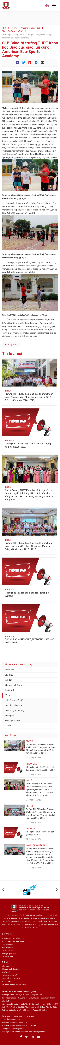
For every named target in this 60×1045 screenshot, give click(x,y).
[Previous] (4, 890)
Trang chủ (9, 670)
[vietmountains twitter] (26, 1037)
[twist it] (24, 63)
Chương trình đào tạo (10, 969)
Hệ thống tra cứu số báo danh (14, 984)
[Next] (56, 890)
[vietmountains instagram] (32, 1037)
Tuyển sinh (9, 690)
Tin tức (8, 695)
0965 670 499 (28, 1016)
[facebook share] (17, 63)
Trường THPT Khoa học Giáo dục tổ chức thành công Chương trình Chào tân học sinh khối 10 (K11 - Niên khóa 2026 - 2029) (29, 397)
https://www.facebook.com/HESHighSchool (28, 1032)
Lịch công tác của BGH (14, 700)
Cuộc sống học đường (14, 710)
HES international (47, 5)
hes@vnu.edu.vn (13, 1019)
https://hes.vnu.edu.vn (18, 1022)
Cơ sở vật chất (7, 957)
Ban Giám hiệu (8, 947)
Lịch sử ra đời (7, 944)
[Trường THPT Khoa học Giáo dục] (6, 5)
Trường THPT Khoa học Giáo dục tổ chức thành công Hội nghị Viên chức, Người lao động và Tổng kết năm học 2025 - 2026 (29, 546)
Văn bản (8, 680)
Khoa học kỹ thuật (13, 721)
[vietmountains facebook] (21, 1037)
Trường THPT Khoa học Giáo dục (15, 938)
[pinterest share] (30, 63)
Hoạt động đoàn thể (13, 705)
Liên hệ (8, 726)
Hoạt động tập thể (9, 975)
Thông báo (10, 715)
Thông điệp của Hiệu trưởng (13, 941)
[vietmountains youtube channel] (38, 1037)
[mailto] (42, 63)
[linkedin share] (36, 63)
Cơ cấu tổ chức (8, 950)
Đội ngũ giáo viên (9, 954)
